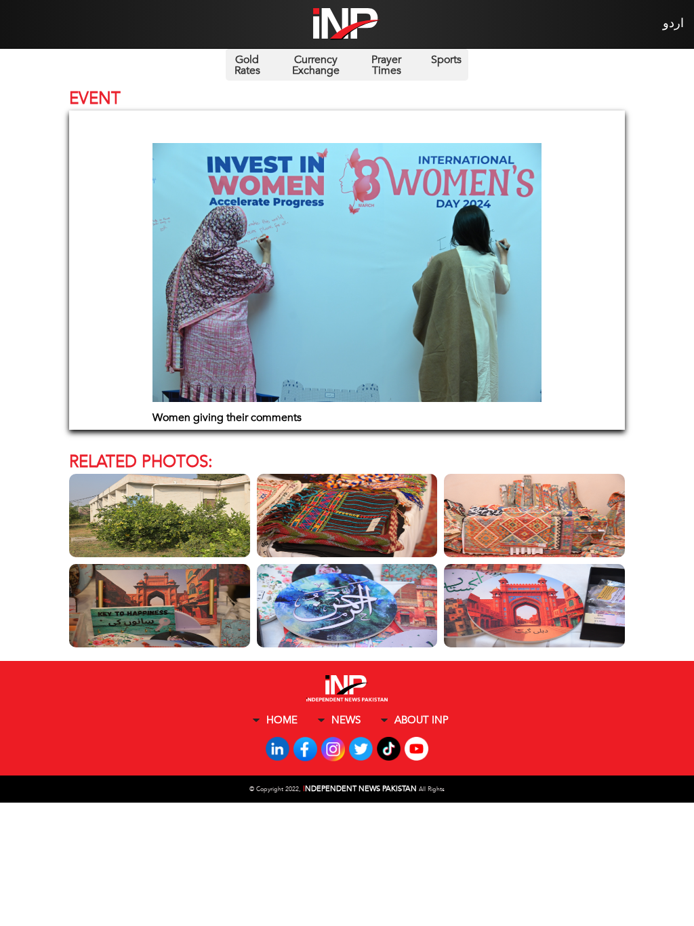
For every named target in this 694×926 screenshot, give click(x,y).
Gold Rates (247, 65)
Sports (446, 59)
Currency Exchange (316, 65)
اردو (673, 23)
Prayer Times (386, 65)
